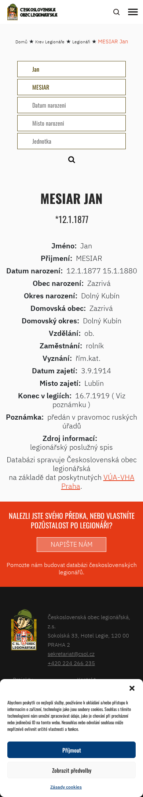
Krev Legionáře (50, 41)
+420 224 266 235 (71, 663)
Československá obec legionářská (39, 12)
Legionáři (81, 41)
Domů (21, 41)
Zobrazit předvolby (71, 770)
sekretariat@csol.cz (71, 653)
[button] (132, 688)
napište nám (71, 544)
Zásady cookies (66, 787)
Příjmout (71, 750)
